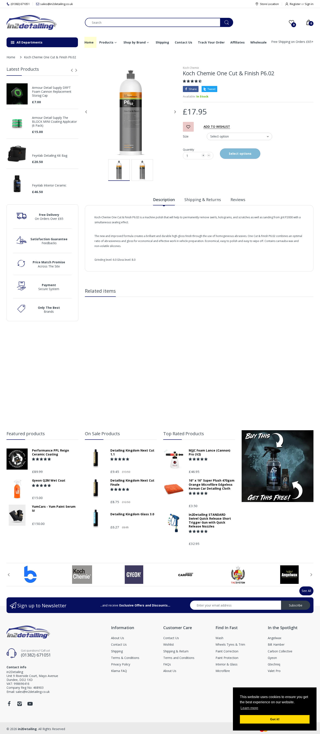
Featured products (26, 434)
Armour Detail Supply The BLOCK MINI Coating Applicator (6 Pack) (54, 122)
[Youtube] (30, 705)
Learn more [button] (249, 708)
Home (11, 57)
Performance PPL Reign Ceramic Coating (50, 452)
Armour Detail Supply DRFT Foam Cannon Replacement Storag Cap (51, 91)
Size (186, 136)
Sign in (309, 4)
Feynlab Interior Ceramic (49, 185)
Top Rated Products (183, 434)
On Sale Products (102, 434)
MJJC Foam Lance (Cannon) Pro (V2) (209, 452)
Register (295, 4)
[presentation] (72, 70)
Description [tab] (164, 199)
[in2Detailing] (42, 22)
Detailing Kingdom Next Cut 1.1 (132, 452)
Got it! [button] (275, 719)
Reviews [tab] (238, 199)
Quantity (188, 149)
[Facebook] (9, 705)
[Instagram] (19, 705)
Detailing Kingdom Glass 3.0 (132, 514)
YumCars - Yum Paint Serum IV (54, 508)
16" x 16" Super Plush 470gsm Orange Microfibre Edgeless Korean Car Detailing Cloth (211, 484)
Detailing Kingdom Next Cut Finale (132, 482)
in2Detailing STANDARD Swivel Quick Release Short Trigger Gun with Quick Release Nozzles (210, 521)
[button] (192, 81)
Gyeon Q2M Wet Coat (48, 480)
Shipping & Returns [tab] (202, 199)
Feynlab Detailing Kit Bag (49, 156)
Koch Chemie (191, 68)
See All (306, 591)
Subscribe (295, 605)
